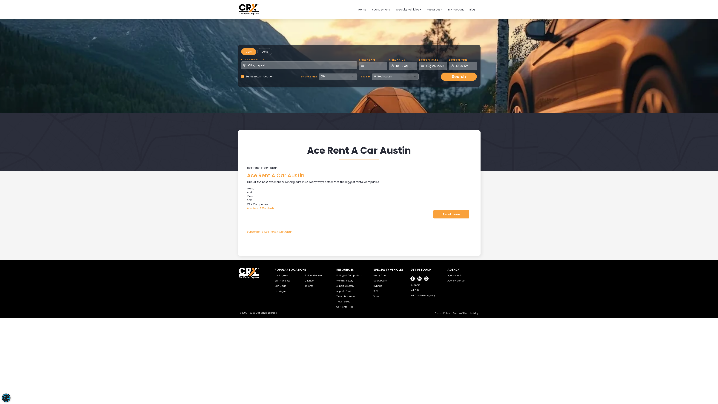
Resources (433, 9)
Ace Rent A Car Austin (261, 208)
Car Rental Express (266, 312)
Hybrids (377, 285)
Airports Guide (344, 291)
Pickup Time (397, 59)
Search (459, 76)
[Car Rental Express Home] (249, 9)
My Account (456, 9)
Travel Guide (343, 301)
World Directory (344, 280)
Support (415, 285)
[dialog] (6, 398)
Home (362, 9)
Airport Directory (345, 285)
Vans (265, 51)
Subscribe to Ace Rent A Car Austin (269, 232)
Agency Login (454, 275)
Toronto (309, 285)
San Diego (280, 285)
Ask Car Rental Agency (422, 295)
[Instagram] (426, 278)
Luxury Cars (379, 275)
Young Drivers (381, 9)
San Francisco (283, 280)
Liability (474, 313)
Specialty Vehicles (407, 9)
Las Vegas (280, 291)
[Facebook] (412, 278)
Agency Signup (456, 280)
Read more (456, 214)
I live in (366, 76)
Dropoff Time (458, 59)
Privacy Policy (442, 313)
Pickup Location (252, 59)
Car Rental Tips (344, 306)
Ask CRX (414, 290)
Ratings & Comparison (349, 275)
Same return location (260, 76)
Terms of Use (460, 313)
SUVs (376, 291)
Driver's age (309, 76)
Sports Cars (380, 280)
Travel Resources (345, 296)
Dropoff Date (428, 59)
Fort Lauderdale (313, 275)
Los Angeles (281, 275)
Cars (249, 51)
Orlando (309, 280)
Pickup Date (367, 59)
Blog (472, 9)
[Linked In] (419, 278)
